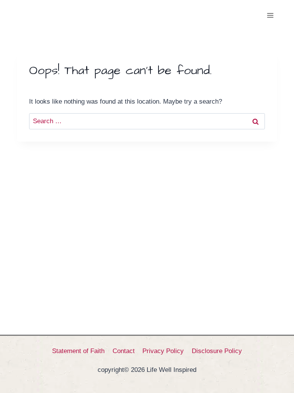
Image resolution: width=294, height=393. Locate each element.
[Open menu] (270, 15)
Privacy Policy (163, 351)
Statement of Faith (78, 351)
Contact (124, 351)
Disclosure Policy (217, 351)
